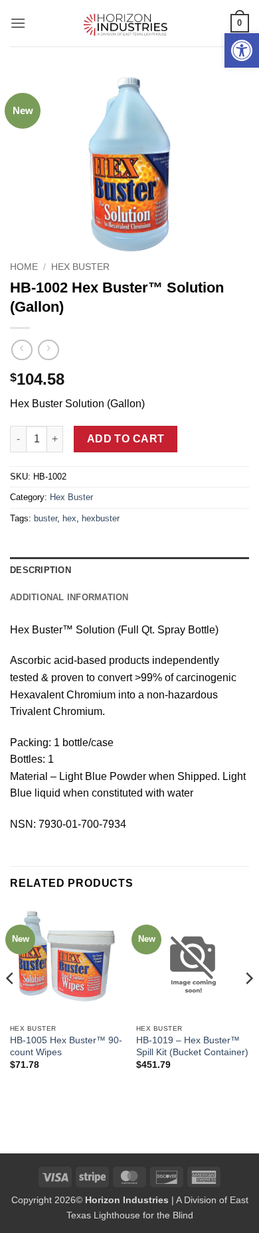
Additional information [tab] (69, 597)
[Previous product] (48, 350)
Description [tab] (40, 570)
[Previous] (11, 1004)
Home (24, 267)
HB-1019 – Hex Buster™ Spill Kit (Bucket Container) (192, 1046)
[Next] (248, 1004)
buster (45, 518)
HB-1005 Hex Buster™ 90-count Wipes (66, 1046)
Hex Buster (80, 267)
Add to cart (126, 438)
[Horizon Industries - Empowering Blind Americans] (130, 23)
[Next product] (21, 350)
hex (69, 518)
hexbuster (101, 518)
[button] (241, 50)
